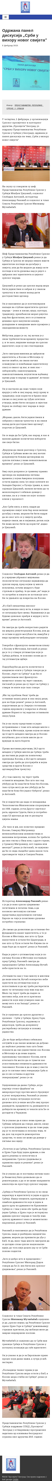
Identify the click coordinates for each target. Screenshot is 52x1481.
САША (15, 1479)
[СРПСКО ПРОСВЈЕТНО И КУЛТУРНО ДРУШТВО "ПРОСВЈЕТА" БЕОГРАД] (26, 7)
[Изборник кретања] (5, 17)
